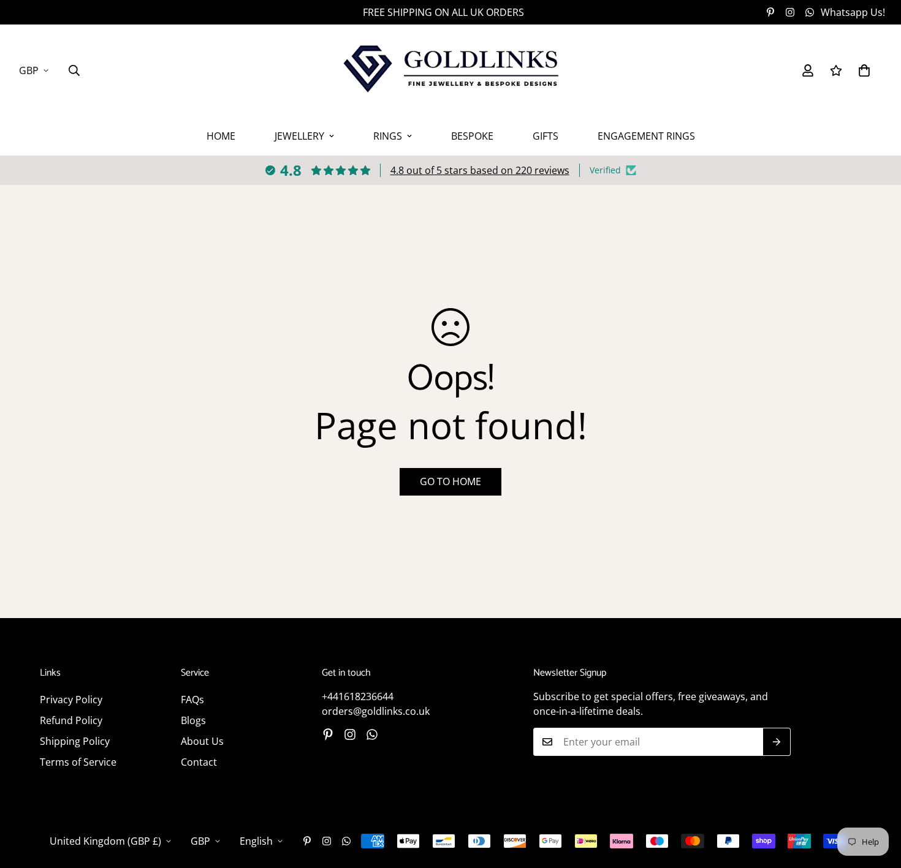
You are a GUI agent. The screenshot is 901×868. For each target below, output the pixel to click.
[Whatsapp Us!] (372, 734)
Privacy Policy (71, 699)
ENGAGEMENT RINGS (646, 136)
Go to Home (450, 481)
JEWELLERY (299, 136)
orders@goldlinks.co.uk (376, 711)
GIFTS (545, 136)
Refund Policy (71, 720)
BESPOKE (472, 136)
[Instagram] (790, 12)
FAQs (192, 699)
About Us (202, 741)
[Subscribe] (777, 742)
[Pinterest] (770, 12)
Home (221, 136)
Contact (199, 762)
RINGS (387, 136)
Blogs (193, 720)
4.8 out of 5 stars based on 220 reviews (479, 170)
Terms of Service (78, 762)
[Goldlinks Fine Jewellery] (450, 70)
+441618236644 (357, 696)
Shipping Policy (75, 741)
